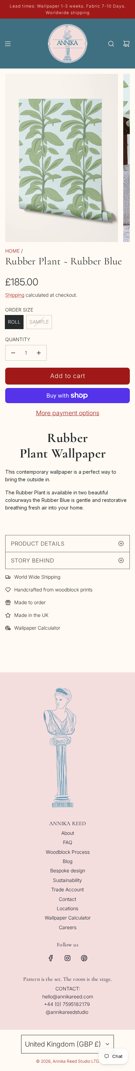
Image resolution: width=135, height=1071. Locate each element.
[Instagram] (67, 958)
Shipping (14, 295)
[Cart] (126, 43)
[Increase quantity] (38, 352)
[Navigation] (7, 43)
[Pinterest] (84, 958)
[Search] (111, 43)
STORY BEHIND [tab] (33, 560)
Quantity (17, 339)
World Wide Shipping (37, 577)
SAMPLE (39, 322)
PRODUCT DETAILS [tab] (37, 543)
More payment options (67, 413)
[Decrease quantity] (13, 352)
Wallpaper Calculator (37, 628)
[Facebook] (50, 958)
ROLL (14, 322)
